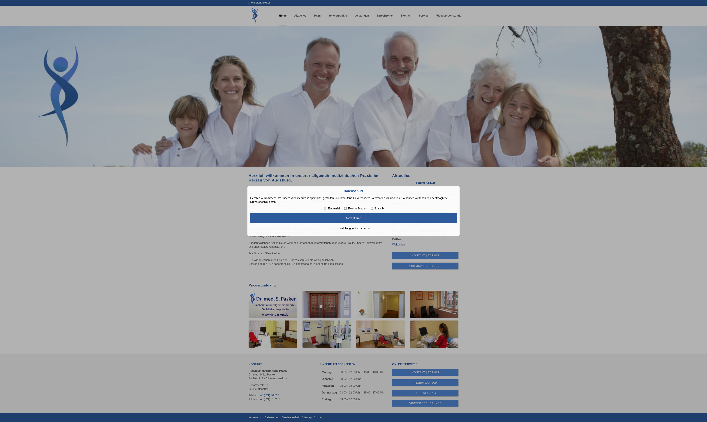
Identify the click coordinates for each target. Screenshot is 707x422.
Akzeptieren (353, 218)
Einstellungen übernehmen (354, 228)
